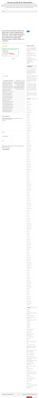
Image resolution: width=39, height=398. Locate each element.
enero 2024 (28, 123)
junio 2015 (28, 291)
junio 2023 (28, 135)
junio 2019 (28, 213)
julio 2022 (28, 153)
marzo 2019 (28, 218)
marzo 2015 (28, 296)
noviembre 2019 (29, 205)
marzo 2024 (28, 122)
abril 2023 (28, 138)
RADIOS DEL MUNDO (30, 368)
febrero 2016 (28, 278)
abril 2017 (28, 255)
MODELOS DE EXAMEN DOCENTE (31, 341)
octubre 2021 (28, 167)
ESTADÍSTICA (28, 322)
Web (2, 140)
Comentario (4, 120)
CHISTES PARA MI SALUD (30, 315)
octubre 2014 (28, 304)
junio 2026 (28, 102)
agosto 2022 (28, 151)
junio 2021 (28, 174)
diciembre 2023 (29, 125)
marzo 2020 (28, 198)
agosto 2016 (28, 268)
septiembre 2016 (29, 267)
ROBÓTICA (28, 375)
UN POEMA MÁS (29, 57)
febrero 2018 (28, 239)
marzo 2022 (28, 159)
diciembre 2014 (29, 301)
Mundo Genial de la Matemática (19, 2)
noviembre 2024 (29, 110)
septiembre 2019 (29, 208)
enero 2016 (28, 280)
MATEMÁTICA (29, 338)
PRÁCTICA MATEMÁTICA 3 (30, 354)
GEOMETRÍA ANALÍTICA (30, 329)
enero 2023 (28, 143)
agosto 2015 (28, 288)
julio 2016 (28, 270)
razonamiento (29, 370)
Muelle (27, 343)
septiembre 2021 (29, 169)
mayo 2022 (28, 156)
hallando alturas (29, 332)
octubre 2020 (28, 187)
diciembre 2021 (29, 164)
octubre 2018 (28, 226)
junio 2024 (28, 117)
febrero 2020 (28, 200)
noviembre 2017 (29, 244)
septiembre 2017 (29, 247)
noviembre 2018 (29, 224)
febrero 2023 (28, 141)
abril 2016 (28, 275)
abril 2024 (28, 120)
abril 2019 (28, 216)
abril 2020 (28, 197)
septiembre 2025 (29, 104)
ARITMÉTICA (28, 311)
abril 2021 (28, 177)
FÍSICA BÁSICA (29, 324)
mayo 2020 (28, 195)
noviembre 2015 (29, 283)
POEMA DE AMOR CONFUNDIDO (31, 55)
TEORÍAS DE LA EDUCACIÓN (31, 378)
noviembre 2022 (29, 146)
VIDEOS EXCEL (29, 383)
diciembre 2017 (29, 242)
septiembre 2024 (29, 112)
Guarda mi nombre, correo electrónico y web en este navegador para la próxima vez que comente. (13, 147)
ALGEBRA (28, 309)
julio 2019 (28, 211)
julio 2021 (28, 172)
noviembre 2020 (29, 185)
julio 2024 (28, 115)
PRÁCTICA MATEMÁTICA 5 (30, 356)
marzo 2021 (28, 179)
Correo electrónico (5, 136)
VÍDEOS (28, 381)
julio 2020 (28, 192)
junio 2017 (28, 252)
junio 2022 (28, 154)
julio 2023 (28, 133)
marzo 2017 (28, 257)
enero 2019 (28, 221)
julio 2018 (28, 231)
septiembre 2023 (29, 130)
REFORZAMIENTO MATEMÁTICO (31, 373)
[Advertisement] (19, 20)
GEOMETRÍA (28, 327)
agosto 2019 (28, 210)
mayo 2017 (28, 254)
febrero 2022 (28, 161)
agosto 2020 (28, 190)
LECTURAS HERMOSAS (30, 336)
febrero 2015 (28, 298)
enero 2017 (28, 260)
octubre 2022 (28, 148)
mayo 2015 (28, 293)
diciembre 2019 (29, 203)
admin (4, 43)
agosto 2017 (28, 249)
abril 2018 (28, 236)
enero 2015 (28, 299)
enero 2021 (28, 182)
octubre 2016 (28, 265)
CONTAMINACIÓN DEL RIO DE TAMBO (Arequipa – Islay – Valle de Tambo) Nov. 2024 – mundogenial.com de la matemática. (32, 61)
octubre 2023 (28, 128)
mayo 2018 (28, 234)
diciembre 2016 (29, 262)
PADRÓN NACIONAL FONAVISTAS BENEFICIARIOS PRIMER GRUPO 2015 (31, 347)
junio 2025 (28, 107)
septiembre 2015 (29, 286)
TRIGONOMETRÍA (29, 380)
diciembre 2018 (29, 223)
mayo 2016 (28, 273)
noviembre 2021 (29, 166)
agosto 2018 (28, 229)
